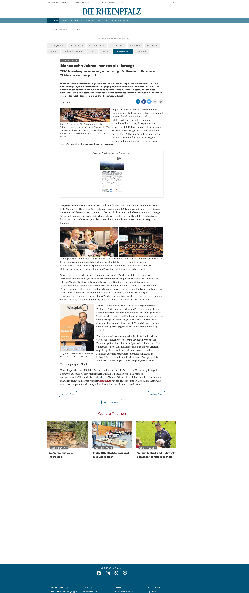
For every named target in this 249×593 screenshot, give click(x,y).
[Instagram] (108, 572)
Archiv (120, 2)
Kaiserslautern (76, 29)
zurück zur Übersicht (111, 402)
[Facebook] (99, 572)
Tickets (96, 2)
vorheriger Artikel (68, 394)
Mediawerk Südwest (124, 591)
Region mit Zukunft (69, 60)
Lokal (65, 20)
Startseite (51, 29)
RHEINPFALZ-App (91, 591)
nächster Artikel (156, 394)
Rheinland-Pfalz (93, 20)
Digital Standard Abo (120, 20)
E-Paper (112, 2)
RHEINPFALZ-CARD (83, 2)
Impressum (152, 591)
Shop (104, 2)
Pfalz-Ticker (76, 20)
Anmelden (172, 2)
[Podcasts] (125, 572)
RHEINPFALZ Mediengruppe (64, 591)
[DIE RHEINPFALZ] (112, 14)
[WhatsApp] (116, 572)
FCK (106, 20)
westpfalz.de (105, 380)
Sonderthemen (63, 29)
